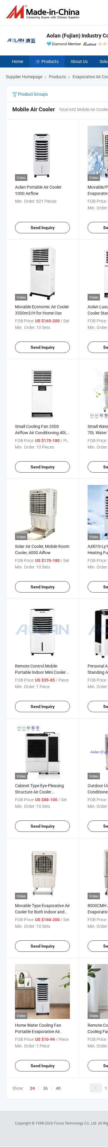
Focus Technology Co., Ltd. (76, 1123)
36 (45, 1088)
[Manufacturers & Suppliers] (44, 12)
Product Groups (32, 94)
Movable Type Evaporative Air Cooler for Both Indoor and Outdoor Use (42, 912)
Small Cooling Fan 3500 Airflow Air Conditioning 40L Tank (41, 432)
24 (32, 1088)
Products (49, 61)
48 (58, 1088)
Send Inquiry (43, 227)
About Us (79, 61)
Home (17, 61)
